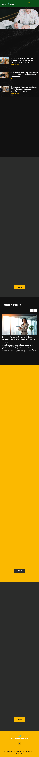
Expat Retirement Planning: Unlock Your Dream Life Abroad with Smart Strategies (24, 60)
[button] (29, 3)
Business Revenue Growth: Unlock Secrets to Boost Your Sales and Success (19, 338)
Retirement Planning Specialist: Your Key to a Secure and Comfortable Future (24, 89)
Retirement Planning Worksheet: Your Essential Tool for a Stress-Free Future (24, 74)
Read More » (15, 64)
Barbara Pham (7, 342)
